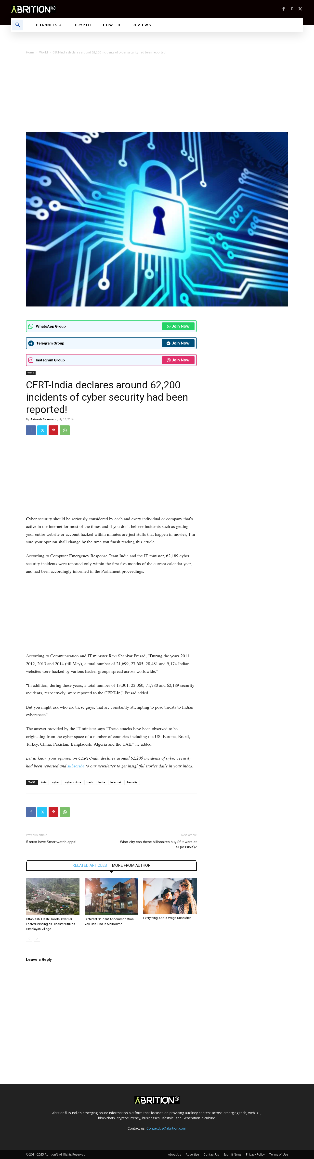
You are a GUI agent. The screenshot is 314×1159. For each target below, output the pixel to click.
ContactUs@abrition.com (166, 1128)
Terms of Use (278, 1154)
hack (90, 782)
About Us (174, 1154)
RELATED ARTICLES (89, 865)
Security (132, 782)
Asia (44, 782)
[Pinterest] (292, 9)
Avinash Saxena (42, 419)
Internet (115, 782)
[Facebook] (284, 9)
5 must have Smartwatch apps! (51, 842)
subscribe (75, 766)
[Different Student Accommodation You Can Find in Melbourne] (111, 896)
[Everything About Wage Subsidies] (170, 896)
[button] (17, 25)
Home (30, 52)
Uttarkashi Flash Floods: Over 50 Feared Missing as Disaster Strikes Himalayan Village (50, 924)
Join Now (181, 326)
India (101, 782)
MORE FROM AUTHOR (131, 865)
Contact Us (211, 1154)
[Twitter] (300, 9)
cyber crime (73, 782)
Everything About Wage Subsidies (167, 918)
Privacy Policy (255, 1154)
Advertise (192, 1154)
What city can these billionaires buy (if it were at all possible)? (158, 844)
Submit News (232, 1154)
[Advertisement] (157, 95)
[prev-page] (29, 939)
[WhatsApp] (65, 430)
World (43, 52)
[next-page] (37, 939)
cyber (56, 782)
